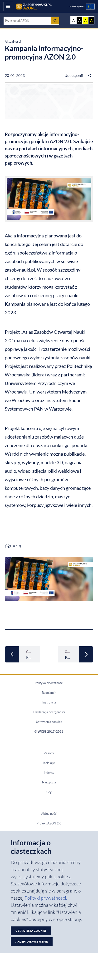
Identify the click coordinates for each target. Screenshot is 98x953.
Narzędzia (49, 782)
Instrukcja (49, 702)
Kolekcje (49, 763)
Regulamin (49, 692)
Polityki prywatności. (45, 898)
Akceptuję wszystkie (31, 941)
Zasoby (49, 753)
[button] (89, 75)
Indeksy (49, 772)
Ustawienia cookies (49, 722)
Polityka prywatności (49, 683)
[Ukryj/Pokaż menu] (8, 6)
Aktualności (13, 41)
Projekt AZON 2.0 (49, 823)
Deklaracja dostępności (49, 712)
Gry (49, 792)
